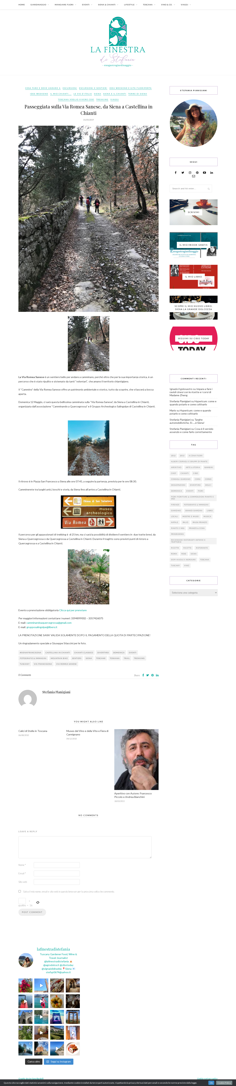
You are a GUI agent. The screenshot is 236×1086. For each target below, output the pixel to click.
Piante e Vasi (178, 528)
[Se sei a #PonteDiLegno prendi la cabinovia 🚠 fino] (41, 1001)
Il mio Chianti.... (61, 94)
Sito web (22, 881)
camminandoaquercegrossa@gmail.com (49, 622)
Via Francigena (43, 664)
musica (207, 516)
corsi (198, 479)
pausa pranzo (200, 522)
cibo (195, 473)
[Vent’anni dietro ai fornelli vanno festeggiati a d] (57, 985)
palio (185, 522)
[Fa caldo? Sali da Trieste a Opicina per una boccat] (41, 1033)
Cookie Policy (224, 1082)
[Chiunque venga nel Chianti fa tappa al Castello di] (41, 1048)
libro (210, 511)
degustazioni (178, 485)
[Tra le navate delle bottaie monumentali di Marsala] (73, 985)
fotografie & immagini (33, 658)
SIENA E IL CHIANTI (114, 94)
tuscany (25, 664)
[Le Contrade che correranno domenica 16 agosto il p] (41, 985)
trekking (139, 658)
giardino (176, 511)
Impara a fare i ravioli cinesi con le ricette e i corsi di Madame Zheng (191, 392)
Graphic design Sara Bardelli (31, 1078)
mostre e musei (191, 516)
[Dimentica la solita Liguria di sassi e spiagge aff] (57, 1048)
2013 (182, 456)
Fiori (200, 491)
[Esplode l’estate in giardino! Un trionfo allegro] (25, 1033)
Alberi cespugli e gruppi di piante (189, 461)
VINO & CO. (166, 4)
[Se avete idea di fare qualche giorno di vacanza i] (41, 1017)
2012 (173, 456)
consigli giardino (180, 479)
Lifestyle (129, 4)
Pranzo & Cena (197, 528)
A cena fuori (196, 456)
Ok (211, 1082)
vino (186, 565)
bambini (208, 467)
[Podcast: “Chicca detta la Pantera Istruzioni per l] (57, 1017)
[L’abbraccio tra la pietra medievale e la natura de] (25, 1017)
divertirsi (103, 652)
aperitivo (176, 467)
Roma (174, 554)
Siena (97, 94)
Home (21, 4)
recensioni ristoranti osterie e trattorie (188, 541)
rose (183, 554)
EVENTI (86, 4)
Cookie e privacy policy (207, 1078)
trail (127, 658)
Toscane (101, 658)
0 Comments (24, 674)
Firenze (175, 505)
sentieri (76, 658)
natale (174, 522)
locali (174, 516)
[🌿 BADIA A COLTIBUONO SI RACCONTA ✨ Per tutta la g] (57, 1033)
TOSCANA (148, 4)
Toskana (115, 658)
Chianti (185, 473)
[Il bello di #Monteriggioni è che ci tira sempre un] (25, 1048)
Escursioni (70, 88)
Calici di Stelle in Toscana (32, 730)
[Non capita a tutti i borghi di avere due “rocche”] (73, 1017)
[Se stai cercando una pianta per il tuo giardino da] (25, 985)
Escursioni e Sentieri (93, 88)
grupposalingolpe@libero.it (42, 627)
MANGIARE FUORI (64, 4)
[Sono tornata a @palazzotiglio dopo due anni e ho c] (73, 1048)
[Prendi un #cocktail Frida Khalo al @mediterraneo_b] (25, 1001)
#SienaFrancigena (30, 652)
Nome (22, 864)
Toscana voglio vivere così (76, 99)
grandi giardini (193, 511)
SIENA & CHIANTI (107, 4)
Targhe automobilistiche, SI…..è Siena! (187, 421)
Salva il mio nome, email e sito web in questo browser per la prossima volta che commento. (68, 891)
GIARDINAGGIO (38, 4)
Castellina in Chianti (58, 652)
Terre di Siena (137, 94)
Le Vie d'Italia (83, 94)
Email (22, 873)
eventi (132, 652)
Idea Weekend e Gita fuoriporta (130, 88)
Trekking (102, 99)
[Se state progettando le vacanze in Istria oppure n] (57, 1001)
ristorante (202, 548)
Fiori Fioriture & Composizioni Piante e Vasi (192, 498)
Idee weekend (39, 94)
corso (208, 479)
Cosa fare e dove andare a (43, 88)
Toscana (204, 560)
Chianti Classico (83, 652)
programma (177, 534)
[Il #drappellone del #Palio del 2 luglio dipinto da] (73, 1033)
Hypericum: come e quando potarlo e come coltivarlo (193, 403)
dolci (208, 485)
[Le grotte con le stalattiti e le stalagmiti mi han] (73, 1001)
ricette (187, 548)
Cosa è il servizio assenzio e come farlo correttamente (191, 430)
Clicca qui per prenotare (73, 610)
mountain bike (59, 658)
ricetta (175, 548)
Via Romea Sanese (66, 664)
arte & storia (193, 467)
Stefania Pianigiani (56, 692)
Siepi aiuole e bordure (183, 560)
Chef (173, 473)
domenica (119, 652)
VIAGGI (184, 4)
